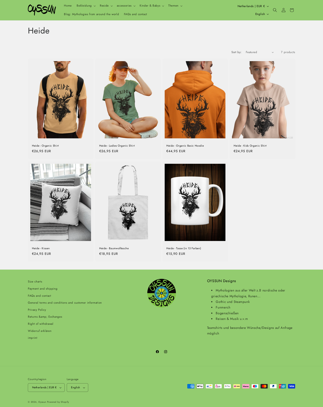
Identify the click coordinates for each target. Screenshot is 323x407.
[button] (85, 5)
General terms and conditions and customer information (65, 303)
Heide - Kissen (41, 248)
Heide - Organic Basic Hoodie (185, 146)
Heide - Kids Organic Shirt (250, 146)
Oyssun (42, 402)
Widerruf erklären (39, 331)
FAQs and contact (39, 296)
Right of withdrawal (40, 324)
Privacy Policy (37, 310)
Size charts (35, 281)
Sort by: (236, 52)
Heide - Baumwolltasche (114, 248)
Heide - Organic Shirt (45, 146)
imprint (32, 338)
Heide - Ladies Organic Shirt (117, 146)
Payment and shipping (42, 289)
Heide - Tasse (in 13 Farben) (183, 248)
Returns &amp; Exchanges (45, 317)
